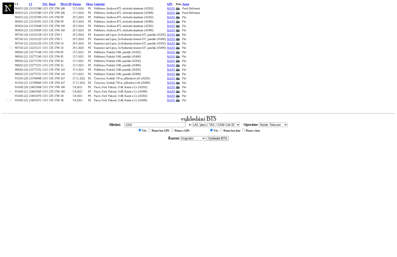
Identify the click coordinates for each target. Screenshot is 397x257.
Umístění (99, 4)
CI (30, 4)
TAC (45, 4)
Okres (89, 4)
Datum (77, 4)
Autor (185, 4)
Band (52, 4)
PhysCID (66, 4)
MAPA (171, 8)
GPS (169, 4)
